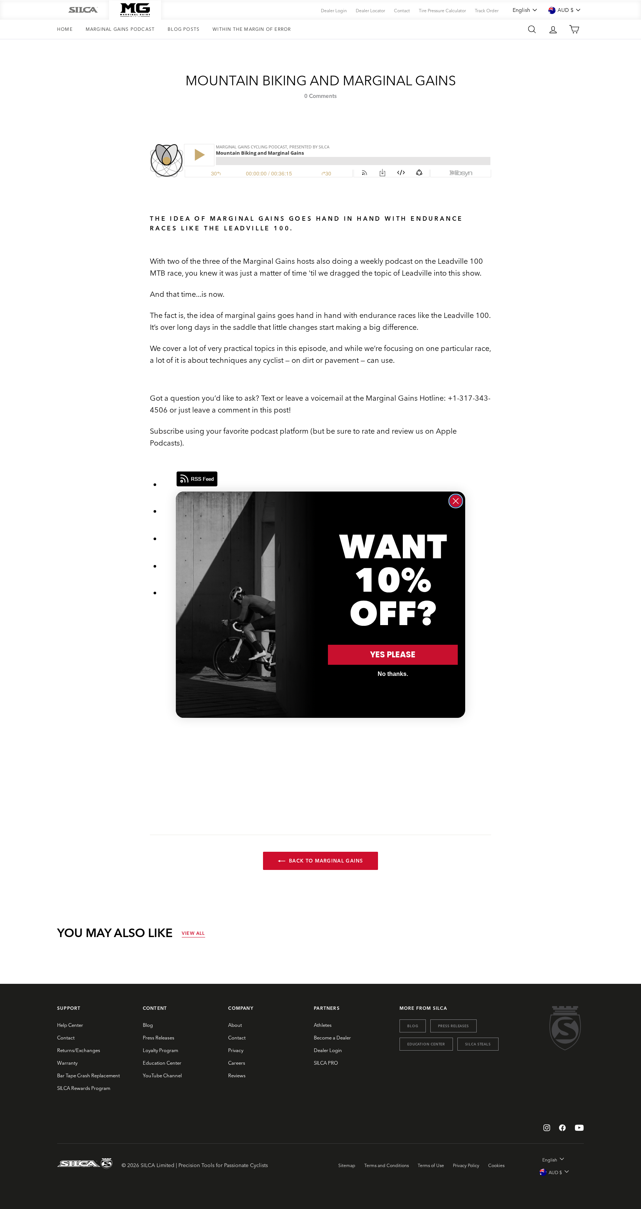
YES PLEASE (392, 654)
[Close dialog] (455, 501)
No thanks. (393, 674)
